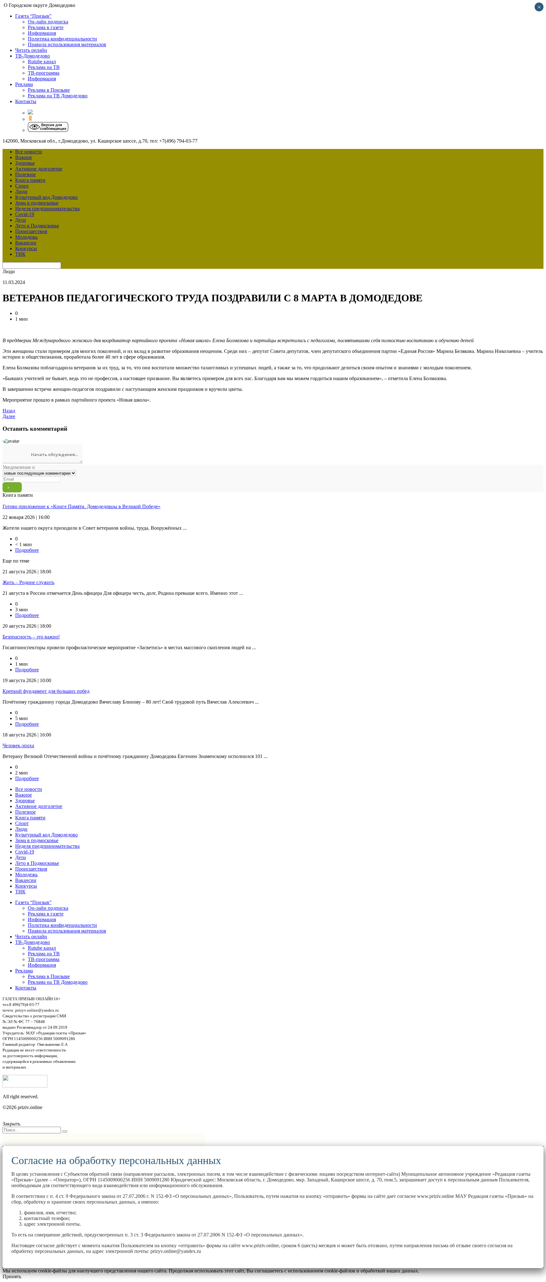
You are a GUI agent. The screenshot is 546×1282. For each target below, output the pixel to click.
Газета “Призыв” (33, 16)
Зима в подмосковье (36, 203)
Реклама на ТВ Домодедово (58, 95)
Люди (21, 191)
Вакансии (25, 242)
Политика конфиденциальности (62, 38)
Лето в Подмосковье (37, 225)
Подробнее (27, 550)
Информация (42, 33)
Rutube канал (42, 61)
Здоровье (25, 163)
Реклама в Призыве (49, 90)
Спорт (22, 185)
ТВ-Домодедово (32, 56)
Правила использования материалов (67, 44)
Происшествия (31, 231)
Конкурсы (26, 248)
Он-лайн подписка (48, 21)
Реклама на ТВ (44, 67)
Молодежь (26, 237)
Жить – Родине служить (28, 582)
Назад (9, 410)
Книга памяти (30, 180)
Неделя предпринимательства (47, 208)
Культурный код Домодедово (46, 197)
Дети (20, 220)
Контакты (25, 101)
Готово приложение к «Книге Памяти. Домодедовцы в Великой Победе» (82, 506)
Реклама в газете (46, 27)
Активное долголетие (38, 168)
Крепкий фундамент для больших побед (46, 691)
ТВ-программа (43, 73)
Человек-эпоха (18, 745)
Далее (9, 416)
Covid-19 (24, 214)
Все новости (28, 151)
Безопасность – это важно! (31, 636)
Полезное (25, 174)
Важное (23, 157)
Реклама (24, 84)
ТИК (20, 254)
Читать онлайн (31, 50)
